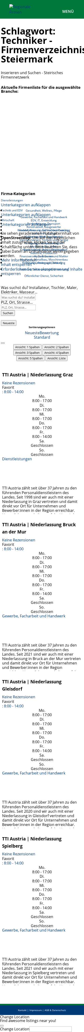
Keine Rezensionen (18, 382)
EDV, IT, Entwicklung (44, 220)
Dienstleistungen (12, 200)
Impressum (35, 1010)
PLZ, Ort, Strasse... (17, 302)
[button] (13, 391)
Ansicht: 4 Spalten (56, 353)
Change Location (14, 1029)
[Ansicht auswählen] (3, 343)
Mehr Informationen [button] (19, 260)
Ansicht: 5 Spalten (30, 358)
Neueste (8, 323)
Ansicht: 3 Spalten (27, 353)
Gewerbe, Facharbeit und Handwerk (33, 616)
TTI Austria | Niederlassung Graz (37, 375)
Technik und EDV (12, 210)
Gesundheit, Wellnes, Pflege (44, 211)
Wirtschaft (7, 220)
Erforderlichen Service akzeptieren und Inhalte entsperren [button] (41, 271)
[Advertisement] (42, 144)
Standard (42, 337)
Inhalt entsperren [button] (16, 264)
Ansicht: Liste (56, 358)
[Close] (2, 1025)
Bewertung (49, 332)
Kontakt (22, 1010)
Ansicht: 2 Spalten (56, 347)
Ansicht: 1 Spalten (27, 347)
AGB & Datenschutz (55, 1010)
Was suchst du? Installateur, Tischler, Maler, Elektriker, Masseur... (39, 290)
